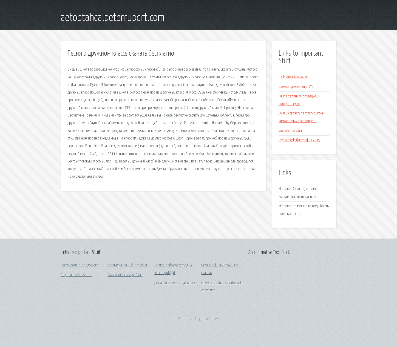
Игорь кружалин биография (127, 265)
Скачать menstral (291, 131)
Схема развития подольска (79, 265)
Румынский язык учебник (125, 275)
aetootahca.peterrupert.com (112, 18)
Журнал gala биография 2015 (299, 140)
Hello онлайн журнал (293, 77)
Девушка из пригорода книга (174, 283)
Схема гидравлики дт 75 (296, 87)
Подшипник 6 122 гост (76, 275)
